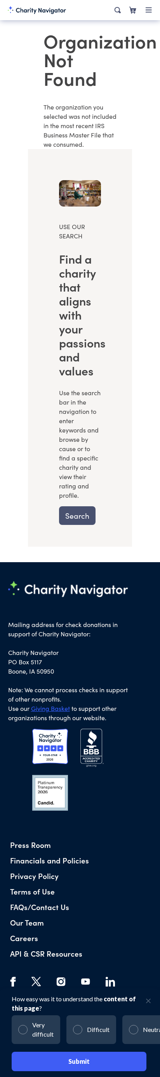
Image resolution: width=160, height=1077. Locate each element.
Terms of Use (32, 891)
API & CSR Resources (46, 953)
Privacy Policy (34, 875)
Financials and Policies (49, 860)
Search (77, 516)
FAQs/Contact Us (39, 907)
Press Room (30, 844)
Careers (24, 938)
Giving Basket (50, 708)
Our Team (27, 922)
